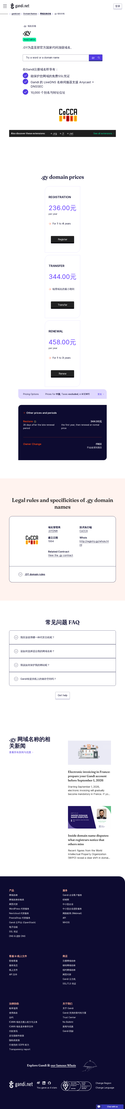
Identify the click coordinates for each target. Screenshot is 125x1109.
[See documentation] (34, 421)
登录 (117, 6)
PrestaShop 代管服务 (19, 918)
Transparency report (19, 1049)
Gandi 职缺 (68, 1031)
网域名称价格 (45, 13)
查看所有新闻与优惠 (20, 752)
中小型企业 (68, 904)
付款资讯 (13, 1031)
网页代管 (13, 904)
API (64, 918)
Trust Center (69, 1017)
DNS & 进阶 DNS (17, 936)
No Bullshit (68, 1022)
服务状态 (13, 965)
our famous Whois (63, 1065)
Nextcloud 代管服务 (19, 913)
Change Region (103, 1083)
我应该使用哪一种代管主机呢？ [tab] (37, 637)
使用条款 (13, 1012)
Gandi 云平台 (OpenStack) (22, 922)
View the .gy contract (60, 555)
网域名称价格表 (16, 899)
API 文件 (13, 974)
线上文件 (13, 970)
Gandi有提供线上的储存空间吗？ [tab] (38, 678)
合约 (11, 1017)
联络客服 (13, 960)
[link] (38, 1083)
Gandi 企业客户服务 (72, 895)
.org (55, 133)
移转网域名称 (69, 965)
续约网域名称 (69, 970)
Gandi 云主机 (69, 979)
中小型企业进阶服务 (72, 908)
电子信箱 (13, 927)
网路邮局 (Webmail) (72, 913)
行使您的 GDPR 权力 (19, 1044)
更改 (100, 394)
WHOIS (66, 922)
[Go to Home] (20, 6)
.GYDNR (53, 530)
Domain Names (30, 13)
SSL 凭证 (13, 931)
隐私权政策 (14, 1040)
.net (71, 133)
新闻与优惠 (68, 1026)
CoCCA (84, 530)
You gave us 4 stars (47, 1087)
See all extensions (102, 133)
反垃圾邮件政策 (16, 1035)
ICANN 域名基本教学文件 (21, 1026)
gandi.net (16, 13)
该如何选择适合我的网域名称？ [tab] (37, 651)
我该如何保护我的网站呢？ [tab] (35, 664)
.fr (63, 133)
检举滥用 (13, 1008)
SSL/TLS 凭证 (69, 983)
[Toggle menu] (5, 6)
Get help (62, 695)
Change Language (105, 1087)
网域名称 (13, 895)
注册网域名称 (69, 960)
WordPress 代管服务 (19, 908)
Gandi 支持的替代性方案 (74, 1012)
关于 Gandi (68, 1008)
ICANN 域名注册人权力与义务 (23, 1022)
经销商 (66, 899)
